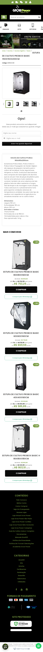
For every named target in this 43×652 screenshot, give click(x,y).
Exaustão (21, 575)
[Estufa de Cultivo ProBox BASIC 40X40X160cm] (21, 389)
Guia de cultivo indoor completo (21, 531)
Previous (3, 104)
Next (39, 103)
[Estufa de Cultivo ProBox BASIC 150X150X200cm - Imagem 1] (9, 104)
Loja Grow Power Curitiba (21, 522)
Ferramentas (21, 534)
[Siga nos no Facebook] (16, 589)
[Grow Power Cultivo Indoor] (21, 9)
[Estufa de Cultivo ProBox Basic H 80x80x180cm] (21, 450)
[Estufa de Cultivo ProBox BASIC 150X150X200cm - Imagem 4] (34, 104)
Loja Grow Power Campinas (21, 528)
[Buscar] (39, 17)
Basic (29, 51)
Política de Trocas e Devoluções (21, 544)
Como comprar (21, 506)
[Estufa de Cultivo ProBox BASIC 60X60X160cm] (21, 327)
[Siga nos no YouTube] (21, 589)
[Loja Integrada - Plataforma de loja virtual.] (21, 649)
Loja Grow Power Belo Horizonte (21, 525)
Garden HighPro (20, 51)
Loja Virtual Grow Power (21, 515)
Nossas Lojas (22, 512)
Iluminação (21, 572)
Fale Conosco (21, 500)
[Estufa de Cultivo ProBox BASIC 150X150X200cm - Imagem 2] (17, 104)
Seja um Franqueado (21, 509)
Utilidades (21, 582)
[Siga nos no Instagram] (26, 589)
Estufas (10, 51)
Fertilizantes (21, 569)
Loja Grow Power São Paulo (21, 519)
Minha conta (21, 503)
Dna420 (22, 560)
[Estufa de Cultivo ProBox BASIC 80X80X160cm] (21, 266)
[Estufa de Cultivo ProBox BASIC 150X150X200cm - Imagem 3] (26, 104)
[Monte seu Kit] (5, 646)
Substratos (21, 579)
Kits (21, 563)
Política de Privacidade (21, 540)
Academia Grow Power (21, 547)
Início (4, 51)
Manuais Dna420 (21, 537)
